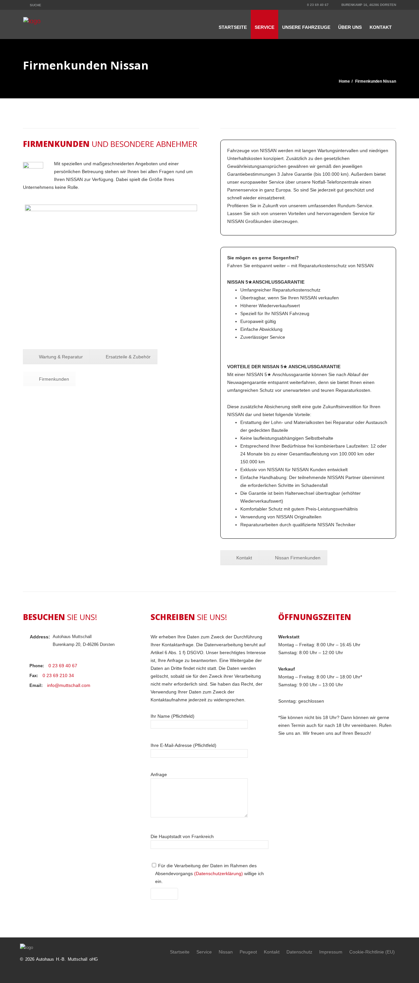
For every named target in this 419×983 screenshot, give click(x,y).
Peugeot (248, 951)
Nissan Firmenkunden (297, 557)
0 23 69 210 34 (58, 675)
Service (264, 27)
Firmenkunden (54, 379)
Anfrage (159, 774)
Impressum (330, 951)
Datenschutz (299, 951)
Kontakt (381, 27)
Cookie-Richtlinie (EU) (372, 951)
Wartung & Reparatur (61, 356)
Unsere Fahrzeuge (306, 27)
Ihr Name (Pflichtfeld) (172, 716)
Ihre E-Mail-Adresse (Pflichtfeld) (183, 745)
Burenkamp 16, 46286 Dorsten (368, 5)
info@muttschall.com (68, 685)
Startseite (233, 27)
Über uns (350, 27)
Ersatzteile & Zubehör (128, 356)
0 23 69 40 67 (317, 5)
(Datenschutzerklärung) (218, 873)
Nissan (226, 951)
